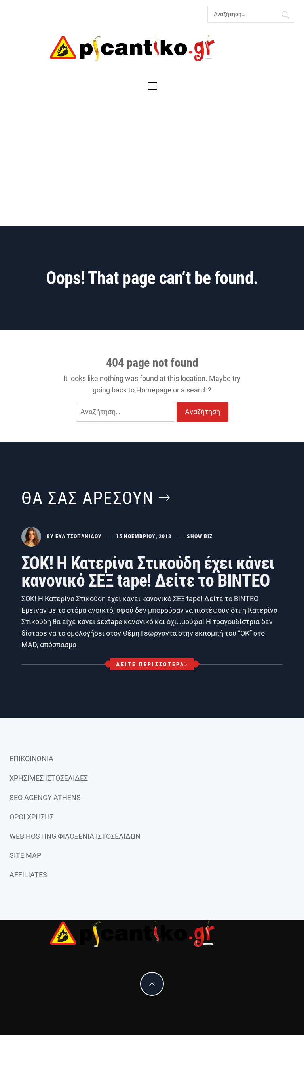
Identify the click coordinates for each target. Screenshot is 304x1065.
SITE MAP (25, 855)
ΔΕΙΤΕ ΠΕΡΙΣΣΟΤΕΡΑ (150, 664)
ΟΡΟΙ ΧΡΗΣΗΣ (32, 817)
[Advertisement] (152, 166)
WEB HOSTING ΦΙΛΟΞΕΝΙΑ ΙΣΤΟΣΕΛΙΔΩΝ (75, 836)
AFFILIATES (28, 875)
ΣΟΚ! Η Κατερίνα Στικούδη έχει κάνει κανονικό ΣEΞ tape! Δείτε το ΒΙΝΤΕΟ (147, 572)
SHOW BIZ (200, 536)
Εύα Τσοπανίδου (78, 536)
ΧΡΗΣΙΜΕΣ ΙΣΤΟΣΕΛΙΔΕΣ (49, 778)
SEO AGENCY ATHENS (45, 797)
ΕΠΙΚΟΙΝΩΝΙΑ (31, 758)
